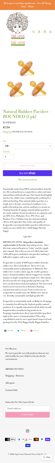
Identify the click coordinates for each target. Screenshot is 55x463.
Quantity (6, 152)
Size (5, 141)
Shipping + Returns (14, 375)
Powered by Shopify (39, 454)
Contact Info (11, 390)
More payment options (27, 179)
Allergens (10, 383)
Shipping (7, 131)
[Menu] (50, 31)
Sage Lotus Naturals (23, 454)
